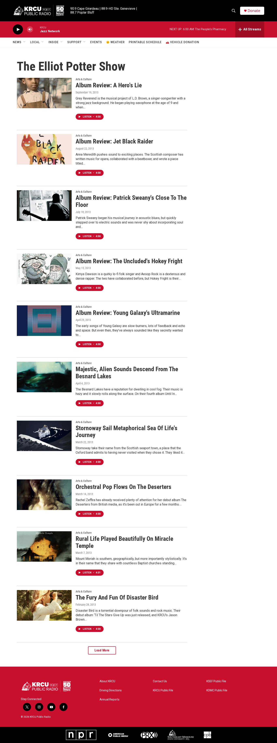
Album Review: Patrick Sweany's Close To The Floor (131, 201)
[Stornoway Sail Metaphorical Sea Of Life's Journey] (44, 436)
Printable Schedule (145, 42)
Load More (102, 650)
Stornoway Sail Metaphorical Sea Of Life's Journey (126, 431)
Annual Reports (109, 699)
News (17, 42)
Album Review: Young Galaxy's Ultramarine (128, 312)
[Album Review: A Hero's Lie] (44, 93)
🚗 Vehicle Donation (182, 42)
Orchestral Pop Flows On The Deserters (123, 486)
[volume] (30, 29)
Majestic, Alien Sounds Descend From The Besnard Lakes (127, 373)
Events (96, 42)
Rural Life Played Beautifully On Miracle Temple (124, 542)
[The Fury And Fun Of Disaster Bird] (44, 605)
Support (74, 42)
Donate (254, 11)
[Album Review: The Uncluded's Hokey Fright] (44, 269)
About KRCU (107, 681)
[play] (18, 29)
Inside (53, 42)
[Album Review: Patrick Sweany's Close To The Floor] (44, 205)
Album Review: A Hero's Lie (109, 85)
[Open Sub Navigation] (24, 42)
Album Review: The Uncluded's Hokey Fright (129, 261)
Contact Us (160, 681)
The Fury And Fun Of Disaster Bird (117, 597)
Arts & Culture (84, 79)
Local (35, 42)
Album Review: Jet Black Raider (114, 141)
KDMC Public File (216, 690)
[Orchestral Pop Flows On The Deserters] (44, 494)
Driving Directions (111, 690)
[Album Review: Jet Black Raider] (44, 149)
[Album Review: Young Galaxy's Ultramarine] (44, 320)
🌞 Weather (115, 42)
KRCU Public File (163, 690)
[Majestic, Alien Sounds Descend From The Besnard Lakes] (44, 377)
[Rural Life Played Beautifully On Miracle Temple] (44, 546)
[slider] (36, 29)
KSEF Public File (216, 681)
